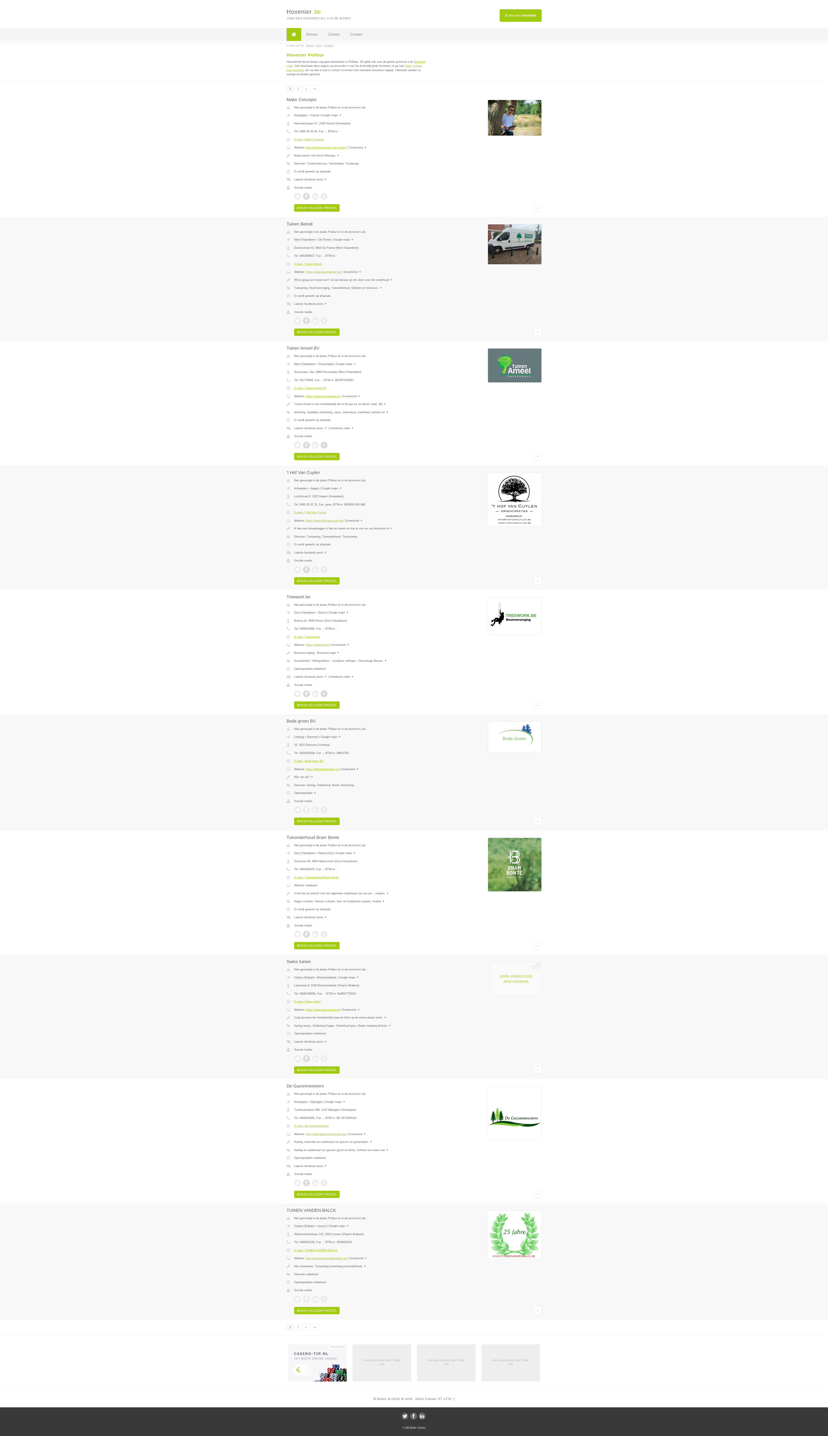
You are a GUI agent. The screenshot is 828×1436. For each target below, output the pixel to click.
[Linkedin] (422, 1416)
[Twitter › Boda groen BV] (297, 809)
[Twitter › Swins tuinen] (297, 1058)
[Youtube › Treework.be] (324, 693)
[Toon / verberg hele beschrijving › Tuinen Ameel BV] (360, 404)
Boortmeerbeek (326, 977)
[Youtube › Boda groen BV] (324, 809)
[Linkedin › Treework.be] (315, 693)
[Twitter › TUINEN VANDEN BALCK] (297, 1299)
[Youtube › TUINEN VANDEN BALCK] (324, 1299)
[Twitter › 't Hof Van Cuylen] (297, 569)
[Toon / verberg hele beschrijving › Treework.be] (360, 653)
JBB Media (410, 1427)
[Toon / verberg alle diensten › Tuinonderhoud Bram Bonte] (360, 901)
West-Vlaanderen (304, 239)
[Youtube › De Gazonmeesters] (324, 1182)
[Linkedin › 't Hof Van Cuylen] (315, 569)
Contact (356, 34)
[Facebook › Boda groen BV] (306, 809)
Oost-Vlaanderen (304, 612)
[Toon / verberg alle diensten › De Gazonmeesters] (360, 1150)
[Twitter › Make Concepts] (297, 196)
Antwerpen (300, 115)
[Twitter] (404, 1416)
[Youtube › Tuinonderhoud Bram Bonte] (324, 934)
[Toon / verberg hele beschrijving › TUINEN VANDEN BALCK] (360, 1266)
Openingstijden (305, 793)
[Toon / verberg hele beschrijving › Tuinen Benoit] (360, 280)
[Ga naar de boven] (538, 207)
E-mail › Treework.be (307, 636)
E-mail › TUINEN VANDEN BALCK (315, 1250)
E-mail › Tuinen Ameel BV (310, 388)
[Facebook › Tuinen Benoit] (306, 320)
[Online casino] (320, 1364)
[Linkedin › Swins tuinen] (315, 1058)
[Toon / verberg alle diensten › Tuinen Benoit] (360, 288)
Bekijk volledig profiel (317, 208)
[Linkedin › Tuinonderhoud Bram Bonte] (315, 934)
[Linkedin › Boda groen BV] (315, 809)
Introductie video (341, 428)
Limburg (299, 736)
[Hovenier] (294, 34)
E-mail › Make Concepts (309, 139)
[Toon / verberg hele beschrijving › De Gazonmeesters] (360, 1142)
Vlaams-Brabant (304, 977)
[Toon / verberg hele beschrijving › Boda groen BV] (360, 777)
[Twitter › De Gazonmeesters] (297, 1182)
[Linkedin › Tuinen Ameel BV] (315, 445)
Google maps (331, 115)
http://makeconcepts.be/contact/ (326, 147)
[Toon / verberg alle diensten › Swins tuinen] (360, 1026)
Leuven (321, 1226)
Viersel (314, 115)
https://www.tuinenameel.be (323, 396)
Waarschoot (325, 853)
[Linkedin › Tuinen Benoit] (315, 320)
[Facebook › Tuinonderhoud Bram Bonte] (306, 934)
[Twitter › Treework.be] (297, 693)
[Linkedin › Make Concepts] (315, 196)
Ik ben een (520, 15)
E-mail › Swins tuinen (307, 1001)
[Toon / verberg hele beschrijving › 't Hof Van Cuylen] (360, 528)
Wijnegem (316, 1101)
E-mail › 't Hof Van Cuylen (310, 512)
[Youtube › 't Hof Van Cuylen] (324, 569)
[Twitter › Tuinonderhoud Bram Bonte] (297, 934)
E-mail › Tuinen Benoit (308, 264)
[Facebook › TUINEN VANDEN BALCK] (306, 1299)
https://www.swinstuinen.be (323, 1009)
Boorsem (312, 736)
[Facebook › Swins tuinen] (306, 1058)
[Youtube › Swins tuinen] (324, 1058)
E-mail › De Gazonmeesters (311, 1126)
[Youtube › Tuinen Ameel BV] (324, 445)
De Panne (325, 239)
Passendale (326, 364)
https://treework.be (317, 644)
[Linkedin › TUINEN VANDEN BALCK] (315, 1299)
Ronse (322, 612)
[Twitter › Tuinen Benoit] (297, 320)
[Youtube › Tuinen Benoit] (324, 320)
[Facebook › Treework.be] (306, 693)
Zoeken (334, 34)
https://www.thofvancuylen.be (324, 520)
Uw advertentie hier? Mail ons (381, 1362)
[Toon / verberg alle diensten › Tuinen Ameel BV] (360, 412)
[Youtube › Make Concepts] (324, 196)
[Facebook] (413, 1416)
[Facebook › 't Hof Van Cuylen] (306, 569)
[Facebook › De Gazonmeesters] (306, 1182)
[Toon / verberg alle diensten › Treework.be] (360, 661)
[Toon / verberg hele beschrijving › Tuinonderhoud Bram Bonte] (360, 893)
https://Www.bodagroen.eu (322, 769)
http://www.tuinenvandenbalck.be (326, 1258)
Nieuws (312, 34)
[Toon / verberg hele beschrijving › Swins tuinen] (360, 1017)
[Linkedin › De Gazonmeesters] (315, 1182)
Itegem (314, 488)
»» (314, 88)
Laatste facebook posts (310, 179)
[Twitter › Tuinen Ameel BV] (297, 445)
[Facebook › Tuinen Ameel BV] (306, 445)
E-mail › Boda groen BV (309, 761)
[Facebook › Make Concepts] (306, 196)
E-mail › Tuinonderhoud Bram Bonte (316, 877)
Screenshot (358, 147)
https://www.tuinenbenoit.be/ (323, 272)
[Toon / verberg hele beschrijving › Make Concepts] (360, 155)
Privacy (422, 1427)
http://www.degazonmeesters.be (326, 1134)
